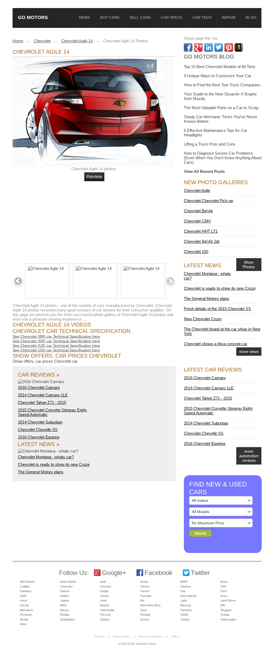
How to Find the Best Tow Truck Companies (222, 85)
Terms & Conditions (151, 636)
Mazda (104, 605)
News (84, 17)
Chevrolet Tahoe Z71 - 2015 (42, 402)
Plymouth (26, 614)
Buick (224, 581)
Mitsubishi (26, 610)
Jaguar (64, 600)
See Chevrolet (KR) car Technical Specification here (56, 341)
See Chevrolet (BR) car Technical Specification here (56, 336)
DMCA (175, 636)
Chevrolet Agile (197, 190)
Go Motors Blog (209, 57)
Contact (99, 636)
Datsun (64, 591)
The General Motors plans (40, 472)
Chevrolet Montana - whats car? (46, 457)
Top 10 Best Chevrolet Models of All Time (219, 66)
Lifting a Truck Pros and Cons (209, 144)
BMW (183, 581)
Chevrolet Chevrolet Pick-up (208, 200)
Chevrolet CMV (197, 221)
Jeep (103, 600)
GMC (23, 595)
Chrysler (105, 586)
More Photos (249, 264)
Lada (183, 600)
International (188, 595)
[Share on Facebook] (188, 47)
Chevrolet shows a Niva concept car (215, 343)
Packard (185, 610)
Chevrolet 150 (196, 251)
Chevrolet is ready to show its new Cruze (54, 464)
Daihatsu (25, 591)
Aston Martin (68, 581)
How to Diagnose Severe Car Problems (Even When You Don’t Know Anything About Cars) (222, 158)
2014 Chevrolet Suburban (40, 422)
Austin (144, 581)
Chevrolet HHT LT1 (201, 231)
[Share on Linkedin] (208, 47)
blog (251, 17)
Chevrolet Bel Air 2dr (202, 241)
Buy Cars (109, 17)
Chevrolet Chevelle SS (38, 429)
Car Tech (202, 17)
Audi (103, 581)
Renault (145, 614)
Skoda (24, 619)
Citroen (145, 586)
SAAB (184, 614)
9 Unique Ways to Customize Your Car (217, 75)
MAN (63, 605)
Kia (142, 600)
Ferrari (144, 591)
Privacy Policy (121, 636)
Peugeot (225, 610)
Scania (224, 614)
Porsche (105, 614)
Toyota (184, 619)
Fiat (182, 591)
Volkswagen (228, 619)
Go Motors (33, 17)
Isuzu (224, 595)
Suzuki (144, 619)
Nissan (64, 610)
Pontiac (65, 614)
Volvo (23, 624)
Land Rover (228, 600)
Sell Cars (140, 17)
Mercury (185, 605)
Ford (223, 591)
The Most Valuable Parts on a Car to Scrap (221, 107)
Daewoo (185, 586)
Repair (228, 17)
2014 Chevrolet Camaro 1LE (43, 395)
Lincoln (24, 605)
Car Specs (171, 17)
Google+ (114, 572)
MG (222, 605)
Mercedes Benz (150, 605)
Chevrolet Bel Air (198, 211)
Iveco (23, 600)
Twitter (200, 572)
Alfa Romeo (27, 581)
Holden (64, 595)
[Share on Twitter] (218, 47)
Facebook (158, 572)
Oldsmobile (107, 610)
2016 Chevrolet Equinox (39, 437)
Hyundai (145, 595)
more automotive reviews (248, 456)
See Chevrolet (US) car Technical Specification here (56, 345)
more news (249, 351)
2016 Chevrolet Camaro (39, 387)
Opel (143, 610)
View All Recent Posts (204, 171)
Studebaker (67, 619)
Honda (104, 595)
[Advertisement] (95, 220)
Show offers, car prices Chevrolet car (45, 361)
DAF (223, 586)
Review (94, 176)
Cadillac (25, 586)
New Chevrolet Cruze (203, 319)
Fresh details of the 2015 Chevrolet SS (217, 308)
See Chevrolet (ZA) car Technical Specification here (56, 350)
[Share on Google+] (198, 47)
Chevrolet (66, 586)
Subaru (104, 619)
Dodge (104, 591)
